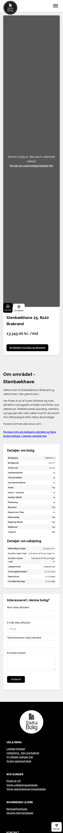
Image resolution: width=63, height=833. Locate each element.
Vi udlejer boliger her (19, 757)
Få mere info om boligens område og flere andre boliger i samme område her (29, 434)
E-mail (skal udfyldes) (18, 622)
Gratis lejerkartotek (18, 761)
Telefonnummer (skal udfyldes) (24, 637)
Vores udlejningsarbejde (21, 785)
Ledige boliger (15, 748)
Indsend (16, 679)
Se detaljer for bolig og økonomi (27, 347)
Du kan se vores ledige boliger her (31, 165)
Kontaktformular (16, 809)
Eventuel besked (16, 653)
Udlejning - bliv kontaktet (22, 753)
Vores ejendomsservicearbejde (26, 789)
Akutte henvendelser (19, 813)
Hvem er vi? (13, 780)
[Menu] (55, 5)
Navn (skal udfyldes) (18, 607)
